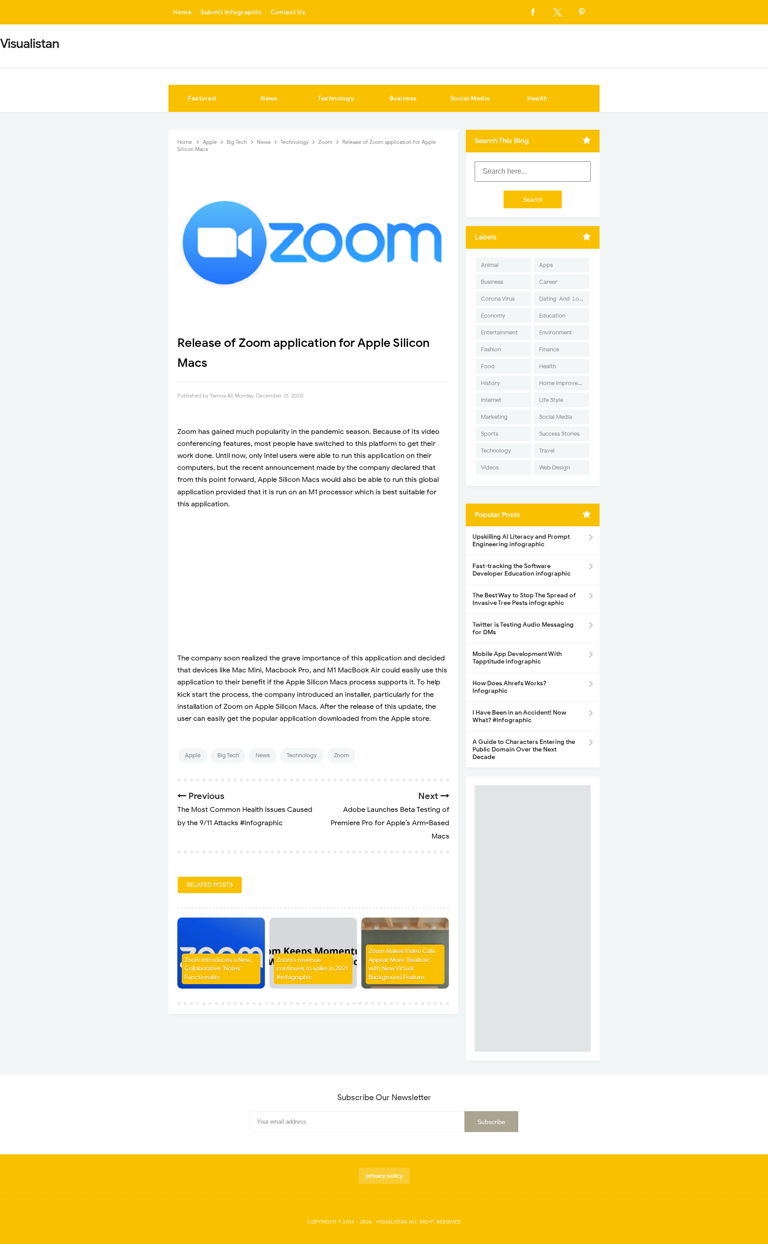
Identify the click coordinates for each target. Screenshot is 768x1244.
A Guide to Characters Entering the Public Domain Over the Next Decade (523, 749)
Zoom (341, 755)
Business (403, 98)
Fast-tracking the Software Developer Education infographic (521, 569)
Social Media (470, 98)
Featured (202, 98)
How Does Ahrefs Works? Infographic (509, 687)
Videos (490, 467)
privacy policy (384, 1176)
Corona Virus (498, 298)
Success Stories (559, 433)
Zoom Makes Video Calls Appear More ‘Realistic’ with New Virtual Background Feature (402, 964)
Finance (549, 349)
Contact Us (288, 12)
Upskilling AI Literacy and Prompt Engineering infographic (521, 540)
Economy (493, 315)
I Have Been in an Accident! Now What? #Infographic (519, 716)
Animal (490, 265)
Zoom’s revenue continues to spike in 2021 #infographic (312, 968)
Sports (489, 433)
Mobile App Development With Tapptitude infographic (517, 657)
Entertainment (499, 332)
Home (182, 12)
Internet (491, 400)
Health (537, 98)
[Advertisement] (313, 581)
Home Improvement (564, 383)
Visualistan (392, 1222)
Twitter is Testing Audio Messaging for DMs (523, 628)
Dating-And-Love (562, 298)
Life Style (551, 400)
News (268, 98)
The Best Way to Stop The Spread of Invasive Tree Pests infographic (524, 599)
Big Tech (228, 755)
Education (552, 315)
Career (548, 282)
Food (488, 366)
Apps (546, 265)
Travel (547, 450)
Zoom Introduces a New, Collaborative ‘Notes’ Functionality (218, 968)
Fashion (491, 349)
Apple (192, 755)
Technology (336, 98)
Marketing (494, 417)
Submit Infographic (231, 12)
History (490, 383)
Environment (555, 332)
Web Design (554, 467)
